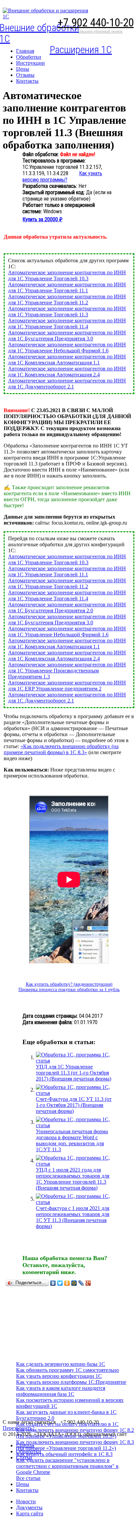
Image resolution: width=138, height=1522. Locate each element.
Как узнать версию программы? (62, 176)
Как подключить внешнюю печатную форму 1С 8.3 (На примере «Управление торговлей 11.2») (75, 1445)
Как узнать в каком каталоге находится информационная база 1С (60, 1391)
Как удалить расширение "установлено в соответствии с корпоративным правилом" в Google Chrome (67, 1466)
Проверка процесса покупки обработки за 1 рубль (69, 989)
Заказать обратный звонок (101, 31)
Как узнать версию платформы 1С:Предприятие (71, 1382)
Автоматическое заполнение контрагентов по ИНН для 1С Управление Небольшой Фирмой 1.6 (67, 347)
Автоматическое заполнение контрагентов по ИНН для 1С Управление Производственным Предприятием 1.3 (67, 670)
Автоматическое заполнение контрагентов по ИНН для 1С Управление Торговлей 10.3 (67, 275)
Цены (22, 1484)
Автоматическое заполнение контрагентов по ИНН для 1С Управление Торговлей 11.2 (67, 299)
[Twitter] (60, 1283)
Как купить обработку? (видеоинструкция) (69, 984)
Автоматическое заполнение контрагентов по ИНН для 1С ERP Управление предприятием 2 (67, 685)
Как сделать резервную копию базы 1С (60, 1364)
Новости (26, 1501)
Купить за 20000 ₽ (42, 219)
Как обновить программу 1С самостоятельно (67, 1370)
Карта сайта (29, 1513)
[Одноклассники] (67, 1283)
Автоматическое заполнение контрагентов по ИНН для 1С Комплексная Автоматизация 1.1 (67, 359)
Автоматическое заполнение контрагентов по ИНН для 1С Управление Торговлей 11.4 (67, 323)
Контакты (27, 1490)
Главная (25, 1445)
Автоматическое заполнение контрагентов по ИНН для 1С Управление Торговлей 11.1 (67, 287)
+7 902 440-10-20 (96, 22)
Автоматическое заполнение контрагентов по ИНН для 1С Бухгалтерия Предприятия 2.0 (67, 607)
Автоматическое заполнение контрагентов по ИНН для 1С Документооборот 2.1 (67, 383)
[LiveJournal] (81, 1283)
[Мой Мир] (74, 1283)
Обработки (28, 1451)
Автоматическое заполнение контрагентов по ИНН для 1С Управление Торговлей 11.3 (67, 311)
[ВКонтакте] (53, 1283)
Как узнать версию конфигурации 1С (59, 1376)
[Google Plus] (88, 1283)
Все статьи (28, 1478)
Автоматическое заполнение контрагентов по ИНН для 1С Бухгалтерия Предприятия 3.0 (67, 335)
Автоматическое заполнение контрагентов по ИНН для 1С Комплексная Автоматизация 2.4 (67, 371)
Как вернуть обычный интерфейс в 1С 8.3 (64, 1454)
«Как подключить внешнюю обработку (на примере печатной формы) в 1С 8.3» (61, 749)
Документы (29, 1507)
